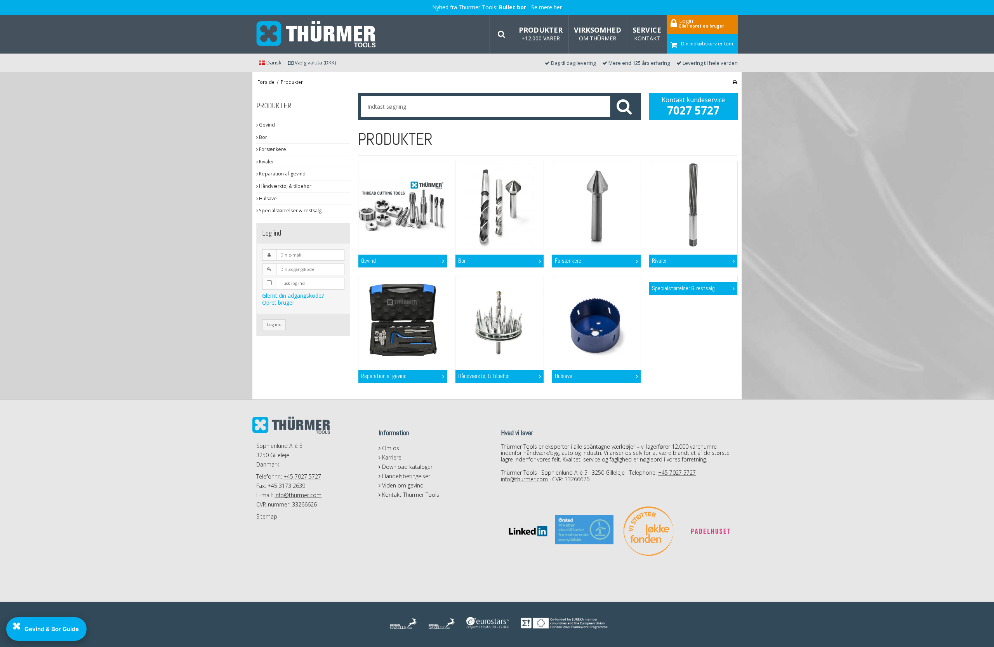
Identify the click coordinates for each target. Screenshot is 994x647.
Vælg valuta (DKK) (315, 62)
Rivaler (266, 161)
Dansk (273, 62)
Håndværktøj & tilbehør (284, 186)
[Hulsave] (596, 320)
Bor (262, 137)
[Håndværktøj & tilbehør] (499, 320)
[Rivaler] (693, 205)
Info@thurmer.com (298, 495)
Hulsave (267, 198)
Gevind (266, 124)
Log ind (274, 324)
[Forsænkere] (596, 205)
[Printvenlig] (735, 82)
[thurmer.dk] (316, 34)
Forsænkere (272, 149)
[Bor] (499, 205)
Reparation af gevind (282, 173)
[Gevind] (402, 205)
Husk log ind (292, 283)
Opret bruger (278, 302)
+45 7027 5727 (302, 476)
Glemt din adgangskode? (293, 295)
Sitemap (266, 516)
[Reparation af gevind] (402, 320)
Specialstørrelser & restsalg (289, 210)
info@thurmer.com (524, 479)
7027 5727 (693, 110)
